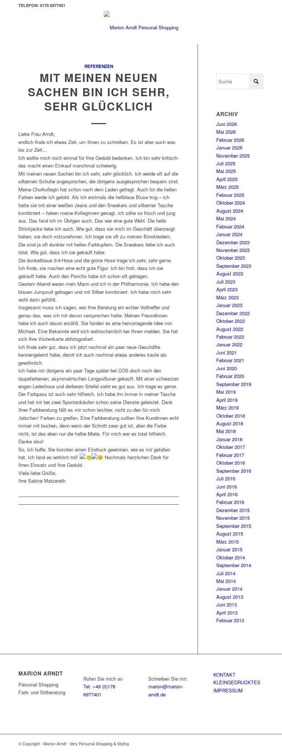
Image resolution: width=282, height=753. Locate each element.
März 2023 (227, 297)
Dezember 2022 (233, 313)
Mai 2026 (226, 131)
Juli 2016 (225, 478)
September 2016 (233, 470)
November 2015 (233, 517)
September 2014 (233, 565)
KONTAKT (224, 674)
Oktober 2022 (230, 320)
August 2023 (229, 273)
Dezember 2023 (233, 242)
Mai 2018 (226, 431)
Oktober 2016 (230, 462)
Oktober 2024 (230, 202)
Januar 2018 (229, 439)
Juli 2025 (225, 163)
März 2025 (227, 186)
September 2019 (233, 384)
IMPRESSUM (228, 690)
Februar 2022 (230, 336)
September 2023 (233, 265)
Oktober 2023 (230, 257)
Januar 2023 (229, 305)
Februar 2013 (230, 620)
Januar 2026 (229, 147)
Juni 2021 (226, 352)
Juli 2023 (225, 281)
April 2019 (227, 399)
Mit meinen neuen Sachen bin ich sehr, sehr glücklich (99, 91)
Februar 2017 (230, 454)
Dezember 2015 (233, 510)
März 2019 (227, 407)
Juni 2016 (226, 486)
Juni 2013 (226, 604)
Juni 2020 (226, 368)
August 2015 (229, 533)
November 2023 (233, 249)
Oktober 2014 (230, 557)
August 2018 (229, 423)
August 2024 (229, 210)
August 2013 (229, 596)
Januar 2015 (229, 549)
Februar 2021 (230, 360)
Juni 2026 (226, 123)
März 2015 (227, 541)
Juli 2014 (225, 573)
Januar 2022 (229, 344)
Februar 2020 (230, 375)
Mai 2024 (226, 218)
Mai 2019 (226, 391)
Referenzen (98, 66)
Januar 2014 (229, 588)
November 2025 (233, 155)
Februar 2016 (230, 501)
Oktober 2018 (230, 415)
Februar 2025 (230, 194)
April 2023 (227, 289)
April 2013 (227, 612)
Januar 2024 (229, 234)
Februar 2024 (230, 226)
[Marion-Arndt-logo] (141, 27)
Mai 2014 (226, 580)
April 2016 (227, 494)
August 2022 (229, 328)
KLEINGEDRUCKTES (236, 682)
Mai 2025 (226, 170)
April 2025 (227, 179)
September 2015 (233, 525)
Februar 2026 (230, 139)
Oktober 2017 (230, 446)
